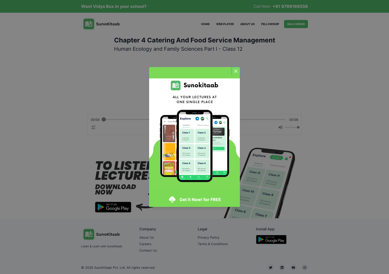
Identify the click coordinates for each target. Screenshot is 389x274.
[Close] (236, 71)
